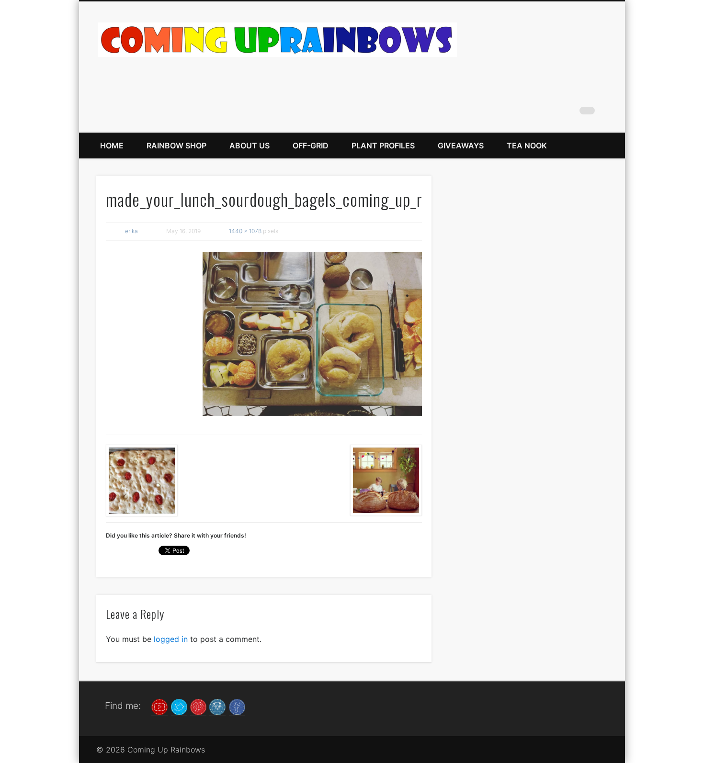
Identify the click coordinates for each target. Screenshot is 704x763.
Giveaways (461, 145)
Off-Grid (311, 145)
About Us (249, 145)
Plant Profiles (383, 145)
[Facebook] (237, 706)
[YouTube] (159, 706)
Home (112, 145)
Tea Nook (527, 145)
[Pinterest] (198, 706)
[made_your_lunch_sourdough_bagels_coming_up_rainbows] (312, 334)
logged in (171, 639)
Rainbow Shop (176, 145)
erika (131, 231)
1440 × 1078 (245, 231)
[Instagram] (217, 706)
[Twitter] (179, 706)
